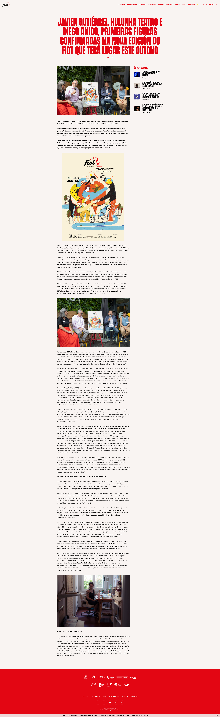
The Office (117, 710)
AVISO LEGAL (86, 697)
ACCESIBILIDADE (132, 697)
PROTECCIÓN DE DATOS (117, 697)
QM (111, 710)
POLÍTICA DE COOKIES (100, 697)
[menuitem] (198, 4)
